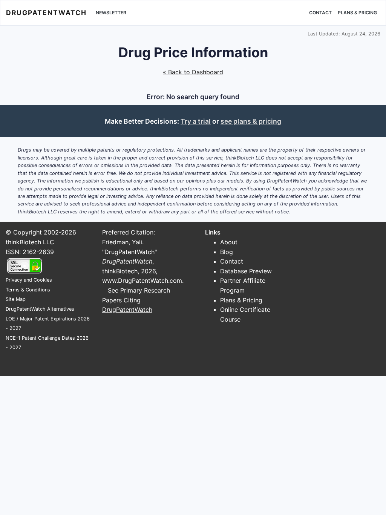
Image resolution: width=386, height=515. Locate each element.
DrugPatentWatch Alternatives (40, 309)
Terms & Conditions (28, 290)
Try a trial (196, 121)
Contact (320, 12)
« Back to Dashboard (193, 72)
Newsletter (111, 12)
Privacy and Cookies (29, 280)
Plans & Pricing (357, 12)
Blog (226, 252)
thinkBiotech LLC (30, 242)
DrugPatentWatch (46, 13)
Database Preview (246, 271)
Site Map (16, 299)
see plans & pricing (251, 121)
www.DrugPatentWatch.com (142, 280)
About (228, 242)
